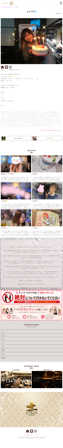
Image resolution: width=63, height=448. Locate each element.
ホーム (3, 7)
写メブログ (8, 7)
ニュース (3, 338)
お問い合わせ (3, 357)
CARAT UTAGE (29, 437)
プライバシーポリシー (28, 434)
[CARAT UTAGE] (29, 3)
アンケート (3, 353)
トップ (2, 331)
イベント (3, 342)
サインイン (37, 434)
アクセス (3, 346)
